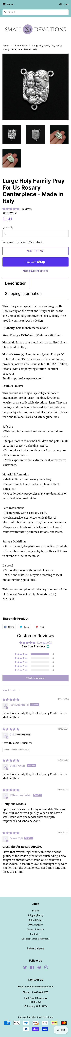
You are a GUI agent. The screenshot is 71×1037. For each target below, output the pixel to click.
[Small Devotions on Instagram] (46, 968)
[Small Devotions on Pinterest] (39, 968)
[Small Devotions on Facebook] (32, 968)
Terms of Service (35, 929)
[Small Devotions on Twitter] (25, 968)
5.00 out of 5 (44, 642)
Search (35, 910)
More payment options (35, 270)
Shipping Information (23, 293)
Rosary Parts (20, 45)
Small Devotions (44, 1016)
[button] (11, 209)
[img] (10, 699)
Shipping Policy (35, 915)
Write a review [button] (35, 678)
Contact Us (35, 934)
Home (5, 45)
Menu (10, 4)
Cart (66, 4)
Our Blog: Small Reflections (35, 938)
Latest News (35, 948)
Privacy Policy (35, 924)
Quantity (8, 227)
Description (16, 283)
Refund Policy (35, 920)
